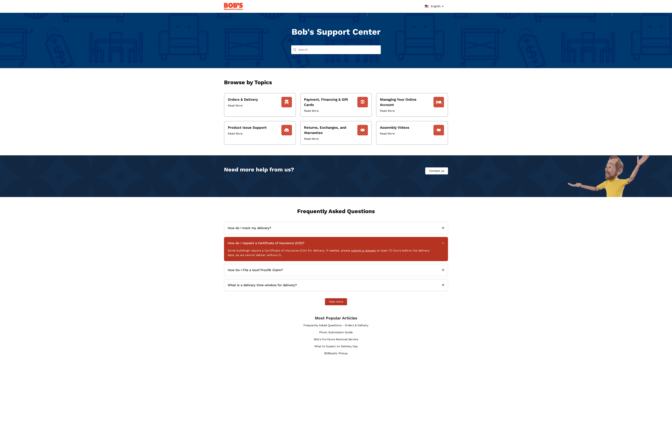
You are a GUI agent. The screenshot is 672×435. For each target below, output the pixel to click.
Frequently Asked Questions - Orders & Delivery (335, 325)
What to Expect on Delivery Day (336, 346)
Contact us (436, 170)
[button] (664, 426)
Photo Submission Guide (336, 332)
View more (336, 301)
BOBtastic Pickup (336, 353)
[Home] (233, 6)
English (435, 6)
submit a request (363, 250)
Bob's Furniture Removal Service (336, 339)
